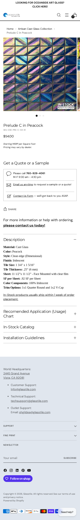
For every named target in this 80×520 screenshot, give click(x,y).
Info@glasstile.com (23, 389)
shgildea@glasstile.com (34, 412)
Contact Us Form (23, 195)
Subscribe (70, 458)
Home (10, 28)
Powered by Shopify (13, 500)
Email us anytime (23, 184)
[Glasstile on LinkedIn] (17, 471)
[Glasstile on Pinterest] (23, 471)
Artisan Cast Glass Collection (35, 28)
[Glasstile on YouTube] (29, 471)
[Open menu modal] (67, 15)
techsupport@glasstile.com (29, 401)
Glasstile (27, 493)
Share (12, 209)
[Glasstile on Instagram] (11, 471)
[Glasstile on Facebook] (5, 471)
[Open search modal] (59, 15)
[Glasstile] (11, 15)
